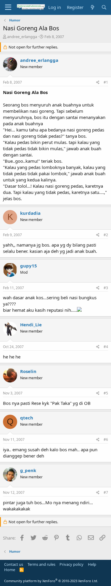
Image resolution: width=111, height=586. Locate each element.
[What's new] (92, 7)
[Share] (98, 82)
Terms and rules (41, 564)
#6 (106, 439)
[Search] (104, 7)
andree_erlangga (22, 36)
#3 (106, 287)
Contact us (13, 564)
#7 (106, 492)
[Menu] (8, 7)
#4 (106, 346)
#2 (106, 234)
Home (9, 569)
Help (92, 564)
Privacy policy (71, 564)
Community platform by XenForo (51, 581)
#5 (106, 393)
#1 (106, 82)
